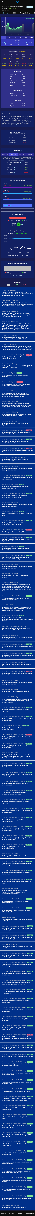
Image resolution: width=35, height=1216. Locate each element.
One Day (13, 154)
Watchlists (19, 1213)
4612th (30, 65)
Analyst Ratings (25, 13)
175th (4, 58)
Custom (31, 37)
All (8, 284)
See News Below (17, 275)
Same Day (5, 154)
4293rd (17, 65)
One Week (21, 154)
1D (3, 37)
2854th (4, 65)
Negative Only (24, 284)
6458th (10, 65)
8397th (24, 65)
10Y (26, 37)
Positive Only (15, 284)
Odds (14, 13)
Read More (19, 124)
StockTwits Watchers (17, 133)
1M (15, 37)
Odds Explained (29, 1213)
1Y (20, 37)
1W (9, 37)
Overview (11, 1213)
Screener (4, 1213)
